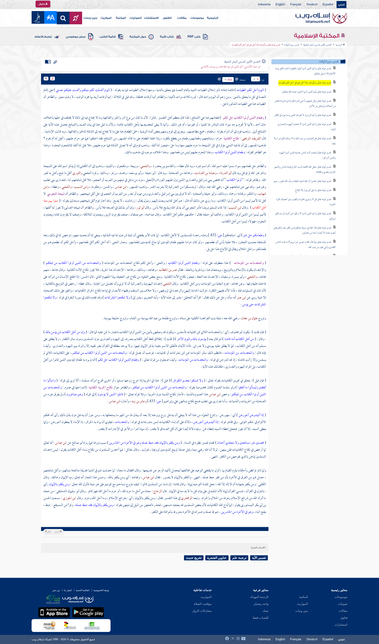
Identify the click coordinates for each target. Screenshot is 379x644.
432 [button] (229, 79)
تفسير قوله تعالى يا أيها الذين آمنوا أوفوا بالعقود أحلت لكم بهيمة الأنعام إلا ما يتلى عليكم (305, 71)
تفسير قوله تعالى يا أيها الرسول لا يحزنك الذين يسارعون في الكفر (302, 115)
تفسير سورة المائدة (291, 45)
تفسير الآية (259, 557)
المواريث (106, 18)
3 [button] (257, 79)
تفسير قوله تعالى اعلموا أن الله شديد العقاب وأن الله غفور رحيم (302, 181)
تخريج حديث (194, 557)
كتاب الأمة (167, 36)
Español (328, 4)
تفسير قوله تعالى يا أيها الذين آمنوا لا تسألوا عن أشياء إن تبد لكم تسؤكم (305, 216)
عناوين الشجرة (217, 557)
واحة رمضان (260, 603)
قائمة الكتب (107, 36)
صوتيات (342, 603)
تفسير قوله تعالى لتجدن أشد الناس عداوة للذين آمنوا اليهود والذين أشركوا (307, 155)
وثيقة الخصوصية (101, 590)
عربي (341, 4)
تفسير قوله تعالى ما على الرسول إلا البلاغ (313, 190)
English (280, 4)
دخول (42, 4)
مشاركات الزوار (202, 610)
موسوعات (197, 18)
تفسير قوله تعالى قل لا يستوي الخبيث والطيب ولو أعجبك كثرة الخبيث (306, 202)
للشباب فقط (260, 617)
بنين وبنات (90, 18)
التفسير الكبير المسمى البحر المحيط (317, 45)
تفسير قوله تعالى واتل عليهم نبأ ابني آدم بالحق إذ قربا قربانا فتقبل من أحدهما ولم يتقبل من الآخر (305, 103)
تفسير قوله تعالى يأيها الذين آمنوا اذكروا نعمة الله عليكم (306, 92)
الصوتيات (135, 18)
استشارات (341, 624)
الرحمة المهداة (259, 597)
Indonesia (264, 4)
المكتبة (121, 18)
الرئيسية (212, 18)
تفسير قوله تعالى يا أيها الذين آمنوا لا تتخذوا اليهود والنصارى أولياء (307, 127)
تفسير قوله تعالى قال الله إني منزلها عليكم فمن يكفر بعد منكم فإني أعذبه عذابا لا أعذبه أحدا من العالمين (305, 230)
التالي (49, 532)
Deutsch (312, 4)
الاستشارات (151, 18)
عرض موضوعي (76, 36)
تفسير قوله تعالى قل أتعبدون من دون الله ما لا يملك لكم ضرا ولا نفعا (305, 141)
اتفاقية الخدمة (82, 590)
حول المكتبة (137, 36)
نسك (265, 610)
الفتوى (167, 18)
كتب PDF (194, 36)
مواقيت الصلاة (203, 603)
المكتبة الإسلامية (317, 36)
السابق (57, 532)
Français (295, 4)
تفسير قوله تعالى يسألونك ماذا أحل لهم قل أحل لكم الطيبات (304, 83)
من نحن (56, 590)
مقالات (182, 18)
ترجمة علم (239, 557)
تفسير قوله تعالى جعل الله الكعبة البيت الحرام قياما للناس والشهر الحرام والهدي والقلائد (305, 169)
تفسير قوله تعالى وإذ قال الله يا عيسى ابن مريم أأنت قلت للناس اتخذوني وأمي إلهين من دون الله (305, 244)
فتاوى (343, 617)
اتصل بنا (68, 590)
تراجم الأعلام (43, 36)
